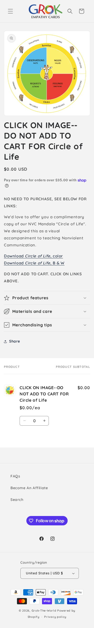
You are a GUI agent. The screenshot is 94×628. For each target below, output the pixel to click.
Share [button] (14, 341)
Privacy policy (55, 617)
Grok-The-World (44, 610)
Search (17, 499)
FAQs (15, 476)
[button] (10, 11)
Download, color (33, 255)
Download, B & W (34, 262)
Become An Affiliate (29, 488)
